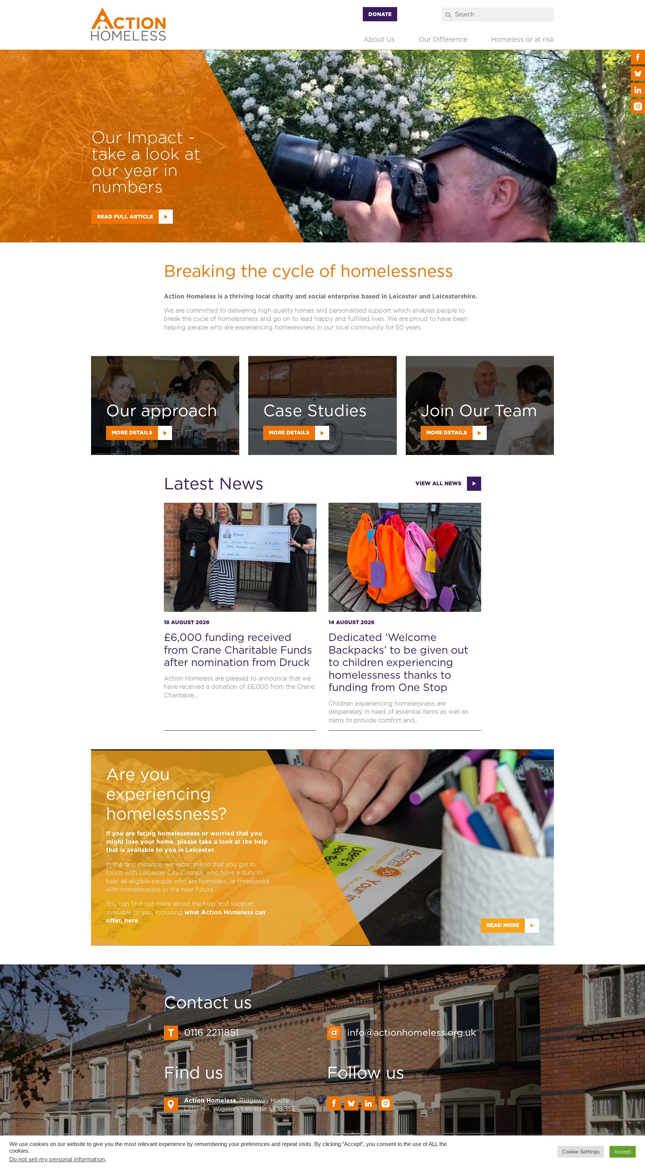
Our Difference (443, 39)
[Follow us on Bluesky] (638, 73)
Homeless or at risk (522, 39)
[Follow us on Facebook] (638, 57)
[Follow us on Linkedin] (638, 90)
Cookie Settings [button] (580, 1151)
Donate (380, 14)
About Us (379, 39)
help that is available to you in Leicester (187, 845)
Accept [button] (622, 1151)
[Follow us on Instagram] (638, 106)
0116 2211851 (211, 1032)
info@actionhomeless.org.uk (411, 1032)
